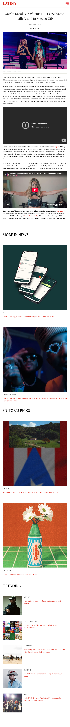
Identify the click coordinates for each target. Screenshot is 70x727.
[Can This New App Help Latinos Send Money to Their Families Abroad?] (35, 277)
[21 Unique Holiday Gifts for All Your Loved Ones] (35, 535)
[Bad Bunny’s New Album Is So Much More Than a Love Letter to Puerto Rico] (35, 453)
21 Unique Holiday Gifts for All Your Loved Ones (20, 574)
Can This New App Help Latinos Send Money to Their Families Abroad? (28, 316)
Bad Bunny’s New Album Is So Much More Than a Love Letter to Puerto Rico (30, 492)
